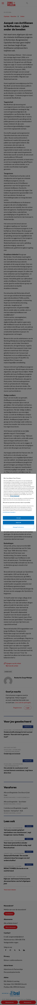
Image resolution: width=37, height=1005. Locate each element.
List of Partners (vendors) (9, 512)
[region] (18, 502)
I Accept (18, 517)
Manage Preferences (18, 527)
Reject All (18, 522)
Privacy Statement (14, 496)
